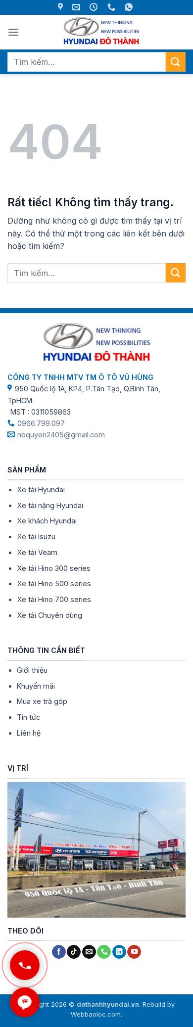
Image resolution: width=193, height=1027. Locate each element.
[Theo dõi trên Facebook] (59, 952)
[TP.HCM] (61, 7)
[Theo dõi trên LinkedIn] (119, 952)
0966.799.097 (41, 423)
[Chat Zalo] (25, 1002)
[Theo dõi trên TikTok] (74, 952)
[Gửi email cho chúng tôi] (89, 952)
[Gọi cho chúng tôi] (104, 952)
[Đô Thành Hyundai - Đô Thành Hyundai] (101, 32)
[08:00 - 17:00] (95, 7)
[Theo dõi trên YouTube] (134, 952)
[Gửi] (176, 61)
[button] (13, 32)
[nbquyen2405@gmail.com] (77, 7)
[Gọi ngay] (25, 965)
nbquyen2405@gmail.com (61, 434)
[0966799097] (112, 7)
